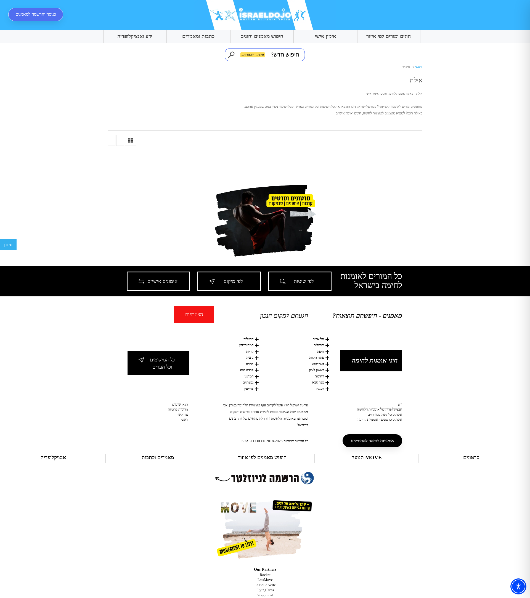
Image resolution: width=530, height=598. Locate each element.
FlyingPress (265, 590)
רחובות (319, 376)
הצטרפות (194, 314)
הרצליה (248, 339)
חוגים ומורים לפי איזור (388, 36)
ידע (400, 404)
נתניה (249, 357)
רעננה (320, 389)
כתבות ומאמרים (198, 36)
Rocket (265, 575)
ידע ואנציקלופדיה (134, 36)
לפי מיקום (233, 281)
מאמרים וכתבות (158, 457)
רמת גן (249, 376)
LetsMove (265, 580)
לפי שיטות (304, 281)
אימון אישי (325, 36)
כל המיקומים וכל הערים (162, 363)
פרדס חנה (246, 370)
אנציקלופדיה (53, 457)
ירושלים (319, 345)
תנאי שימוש (180, 404)
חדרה (249, 364)
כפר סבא (318, 382)
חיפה (320, 351)
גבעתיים (248, 382)
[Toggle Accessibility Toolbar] (518, 586)
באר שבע (318, 364)
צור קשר (182, 414)
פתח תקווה (316, 357)
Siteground (265, 595)
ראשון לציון (316, 370)
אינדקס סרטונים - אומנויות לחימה (379, 419)
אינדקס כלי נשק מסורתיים (385, 414)
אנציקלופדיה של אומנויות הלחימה (379, 409)
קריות (249, 351)
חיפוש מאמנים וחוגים (261, 36)
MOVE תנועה (366, 457)
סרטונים (471, 457)
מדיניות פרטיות (178, 409)
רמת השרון (246, 345)
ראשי (418, 66)
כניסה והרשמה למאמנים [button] (35, 14)
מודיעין (248, 389)
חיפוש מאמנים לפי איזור (262, 457)
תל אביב (318, 339)
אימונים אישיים (162, 281)
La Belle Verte (265, 585)
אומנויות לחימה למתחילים (372, 440)
